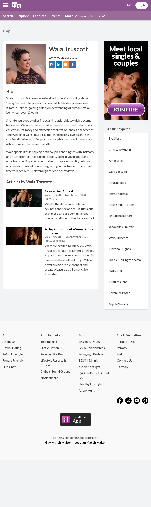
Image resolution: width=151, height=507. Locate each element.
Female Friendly (13, 360)
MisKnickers (117, 182)
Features (39, 16)
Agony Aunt (87, 390)
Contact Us (124, 360)
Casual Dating (11, 348)
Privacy (122, 348)
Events (56, 16)
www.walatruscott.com (64, 57)
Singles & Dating (90, 341)
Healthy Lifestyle (90, 384)
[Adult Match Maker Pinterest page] (145, 400)
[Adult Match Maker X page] (128, 400)
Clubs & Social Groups (55, 371)
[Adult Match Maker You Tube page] (137, 400)
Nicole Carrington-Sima (125, 260)
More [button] (69, 16)
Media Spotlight (89, 367)
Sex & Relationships (92, 348)
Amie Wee (116, 160)
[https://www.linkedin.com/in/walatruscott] (59, 64)
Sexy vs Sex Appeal (59, 191)
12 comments (57, 240)
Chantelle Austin (120, 149)
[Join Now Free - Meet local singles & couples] (126, 80)
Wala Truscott (53, 195)
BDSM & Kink (88, 360)
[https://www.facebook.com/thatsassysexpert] (72, 64)
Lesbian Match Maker (90, 442)
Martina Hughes (120, 249)
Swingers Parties (52, 354)
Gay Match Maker (58, 442)
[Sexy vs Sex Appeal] (24, 198)
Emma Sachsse (118, 193)
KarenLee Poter (119, 293)
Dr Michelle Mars (121, 215)
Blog (6, 30)
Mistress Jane (118, 282)
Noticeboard (49, 378)
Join (129, 5)
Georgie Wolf (118, 171)
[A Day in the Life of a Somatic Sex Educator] (24, 236)
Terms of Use (126, 341)
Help (120, 354)
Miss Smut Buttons (121, 204)
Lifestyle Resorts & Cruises (53, 362)
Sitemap (122, 367)
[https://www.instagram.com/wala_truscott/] (52, 64)
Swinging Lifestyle (91, 354)
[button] (6, 5)
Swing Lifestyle (12, 354)
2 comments (56, 199)
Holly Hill (115, 271)
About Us (8, 341)
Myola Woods (118, 304)
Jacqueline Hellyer (121, 226)
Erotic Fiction (50, 348)
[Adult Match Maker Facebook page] (120, 400)
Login (142, 5)
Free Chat (9, 367)
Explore (23, 16)
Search (8, 16)
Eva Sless (115, 138)
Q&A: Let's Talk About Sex (94, 375)
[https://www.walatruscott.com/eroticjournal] (66, 64)
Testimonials (49, 341)
